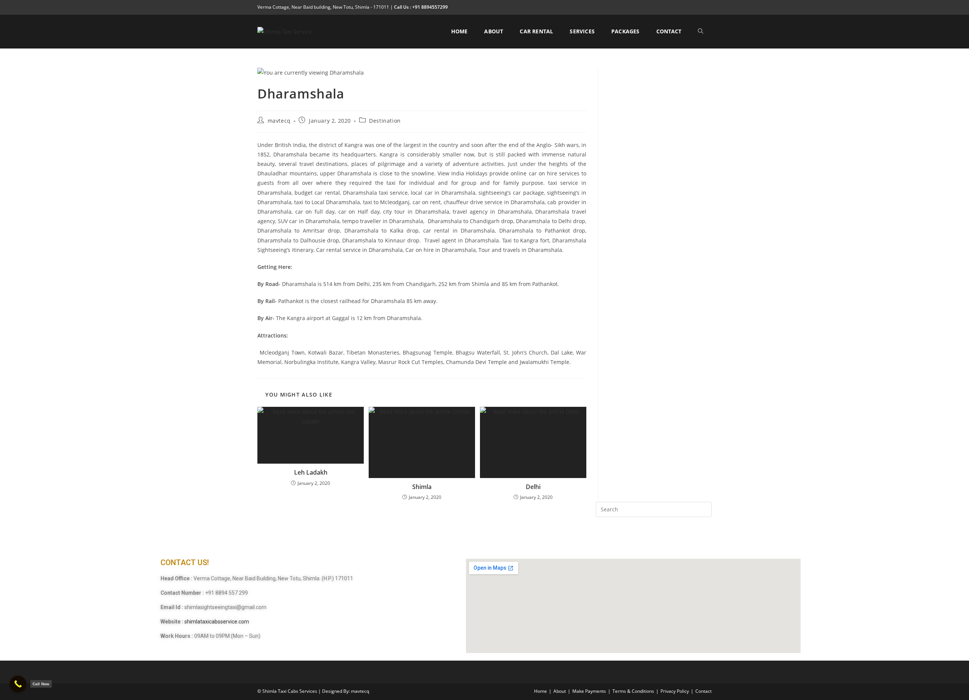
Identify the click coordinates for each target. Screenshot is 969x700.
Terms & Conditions (633, 691)
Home (540, 691)
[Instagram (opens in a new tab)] (692, 7)
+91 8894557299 (429, 7)
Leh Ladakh (310, 472)
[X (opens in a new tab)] (666, 7)
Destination (385, 120)
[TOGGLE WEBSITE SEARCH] (701, 31)
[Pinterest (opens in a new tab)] (683, 7)
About (559, 691)
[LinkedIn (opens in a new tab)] (700, 7)
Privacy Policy (675, 691)
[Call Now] (18, 684)
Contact (703, 691)
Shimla (422, 487)
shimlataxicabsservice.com (216, 622)
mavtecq (279, 120)
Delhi (533, 487)
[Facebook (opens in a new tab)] (674, 7)
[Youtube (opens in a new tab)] (708, 7)
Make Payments (589, 691)
